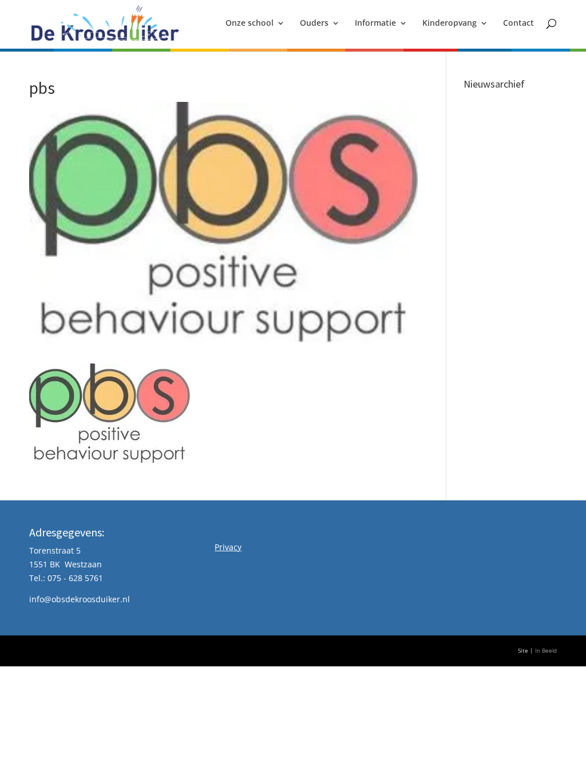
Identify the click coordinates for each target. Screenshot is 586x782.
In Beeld (546, 650)
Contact (518, 23)
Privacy (228, 547)
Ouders (314, 23)
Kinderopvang (449, 23)
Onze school (249, 23)
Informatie (375, 23)
